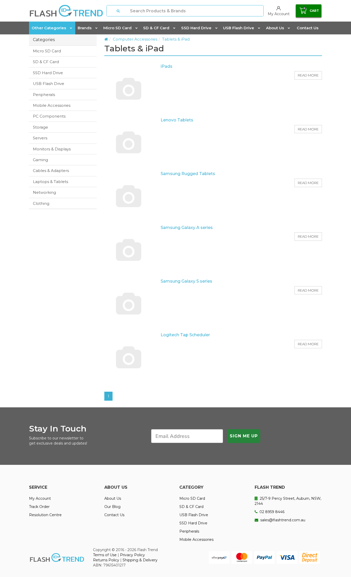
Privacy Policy (132, 555)
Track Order (39, 506)
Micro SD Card (117, 27)
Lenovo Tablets (177, 120)
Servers (40, 138)
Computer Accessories (135, 39)
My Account (40, 498)
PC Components (49, 116)
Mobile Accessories (51, 105)
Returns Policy (106, 560)
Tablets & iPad (176, 39)
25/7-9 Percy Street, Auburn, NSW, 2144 (288, 501)
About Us (275, 27)
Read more (308, 75)
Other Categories (49, 27)
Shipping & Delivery (140, 560)
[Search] (118, 10)
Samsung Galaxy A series (187, 227)
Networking (44, 192)
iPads (166, 66)
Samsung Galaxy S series (186, 281)
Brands (84, 27)
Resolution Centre (45, 515)
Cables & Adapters (51, 170)
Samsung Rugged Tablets (188, 173)
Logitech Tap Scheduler (185, 334)
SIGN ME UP (244, 436)
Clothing (41, 203)
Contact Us (307, 27)
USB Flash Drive (238, 27)
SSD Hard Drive (196, 27)
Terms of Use (105, 555)
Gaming (40, 159)
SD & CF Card (156, 27)
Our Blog (112, 506)
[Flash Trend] (66, 11)
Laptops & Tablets (50, 181)
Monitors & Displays (52, 149)
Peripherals (44, 94)
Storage (40, 127)
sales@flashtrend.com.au (282, 520)
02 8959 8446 (271, 511)
